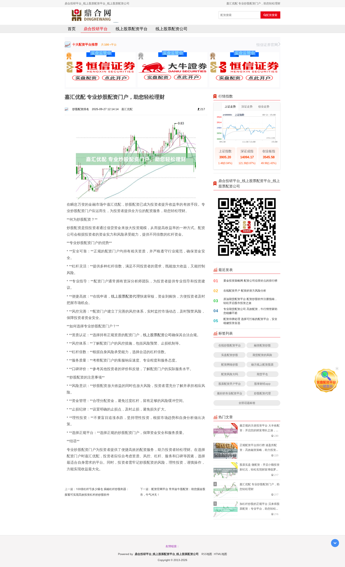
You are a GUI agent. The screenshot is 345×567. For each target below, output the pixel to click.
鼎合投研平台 (96, 28)
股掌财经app (262, 384)
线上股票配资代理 (125, 296)
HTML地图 (220, 554)
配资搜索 (271, 15)
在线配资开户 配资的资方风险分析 (244, 290)
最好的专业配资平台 (229, 393)
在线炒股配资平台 (229, 345)
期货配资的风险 (262, 355)
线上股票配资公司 (171, 28)
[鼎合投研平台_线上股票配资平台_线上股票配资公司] (92, 15)
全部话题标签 (247, 403)
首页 (72, 28)
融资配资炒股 (262, 345)
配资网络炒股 (229, 364)
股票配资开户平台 (229, 384)
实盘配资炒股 (229, 355)
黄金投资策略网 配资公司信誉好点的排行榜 (250, 280)
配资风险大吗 (229, 374)
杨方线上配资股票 (262, 364)
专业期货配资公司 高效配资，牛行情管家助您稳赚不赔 (250, 311)
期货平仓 (262, 374)
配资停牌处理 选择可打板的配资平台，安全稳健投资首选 (250, 321)
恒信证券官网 (267, 44)
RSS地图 (206, 554)
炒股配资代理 (262, 393)
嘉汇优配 (127, 109)
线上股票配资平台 (132, 28)
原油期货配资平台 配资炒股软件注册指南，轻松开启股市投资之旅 (250, 301)
